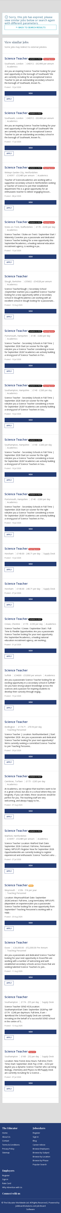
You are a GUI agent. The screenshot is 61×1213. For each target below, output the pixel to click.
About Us (6, 1136)
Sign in (36, 1136)
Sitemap (6, 1152)
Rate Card (6, 1183)
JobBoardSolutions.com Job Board (31, 1206)
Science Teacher (16, 58)
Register (36, 1132)
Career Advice (39, 1144)
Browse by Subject (41, 1152)
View (31, 93)
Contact (5, 1140)
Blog (35, 1140)
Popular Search (40, 1164)
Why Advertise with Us (12, 1187)
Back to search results (32, 27)
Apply (9, 99)
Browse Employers (41, 1148)
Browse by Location (41, 1156)
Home (5, 1132)
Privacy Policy (8, 1148)
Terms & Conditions (11, 1144)
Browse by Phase (40, 1160)
